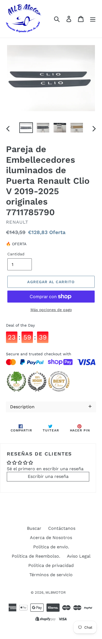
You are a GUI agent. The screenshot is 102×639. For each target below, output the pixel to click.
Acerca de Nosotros (51, 537)
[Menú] (93, 19)
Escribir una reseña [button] (48, 476)
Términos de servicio (51, 574)
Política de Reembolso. (36, 556)
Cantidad (15, 254)
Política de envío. (51, 546)
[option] (26, 128)
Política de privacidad (51, 565)
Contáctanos (61, 528)
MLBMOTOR (55, 592)
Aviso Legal (79, 556)
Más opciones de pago (51, 309)
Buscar (34, 528)
